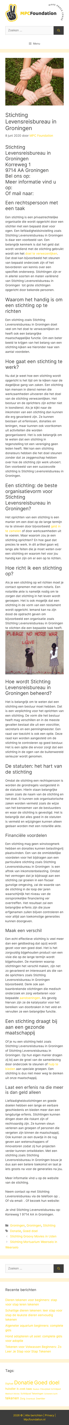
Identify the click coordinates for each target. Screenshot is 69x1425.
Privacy (49, 1415)
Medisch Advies (12, 1394)
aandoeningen (30, 998)
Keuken (36, 1389)
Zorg (22, 1398)
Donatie (15, 1231)
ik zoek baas (24, 1388)
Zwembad (30, 1399)
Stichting (49, 1225)
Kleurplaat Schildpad (50, 1389)
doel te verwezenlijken (41, 253)
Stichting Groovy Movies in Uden (33, 1236)
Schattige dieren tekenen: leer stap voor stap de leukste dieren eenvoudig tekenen (33, 1315)
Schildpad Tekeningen (32, 1393)
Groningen (17, 1225)
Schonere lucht (51, 1394)
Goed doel (30, 1231)
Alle (28, 1415)
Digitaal (9, 1383)
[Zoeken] (59, 30)
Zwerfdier (40, 1398)
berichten (37, 1415)
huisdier (10, 1388)
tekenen (12, 1398)
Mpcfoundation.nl (34, 1419)
